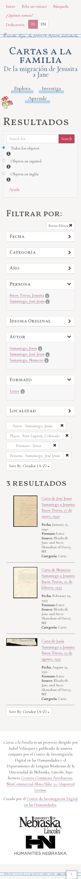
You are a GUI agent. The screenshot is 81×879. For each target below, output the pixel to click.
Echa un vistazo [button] (34, 6)
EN (43, 24)
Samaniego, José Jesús (27, 301)
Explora (22, 88)
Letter (15, 391)
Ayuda (14, 189)
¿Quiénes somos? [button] (19, 15)
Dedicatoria (15, 24)
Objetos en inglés (25, 174)
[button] (40, 237)
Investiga (51, 88)
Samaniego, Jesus (23, 348)
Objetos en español (26, 161)
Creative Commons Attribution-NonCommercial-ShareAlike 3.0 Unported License (40, 783)
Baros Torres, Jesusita (27, 295)
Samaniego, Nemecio (26, 360)
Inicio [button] (10, 6)
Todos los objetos (25, 148)
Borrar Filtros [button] (59, 225)
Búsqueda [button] (61, 6)
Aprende (37, 98)
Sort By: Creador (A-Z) (28, 465)
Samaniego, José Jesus (27, 354)
